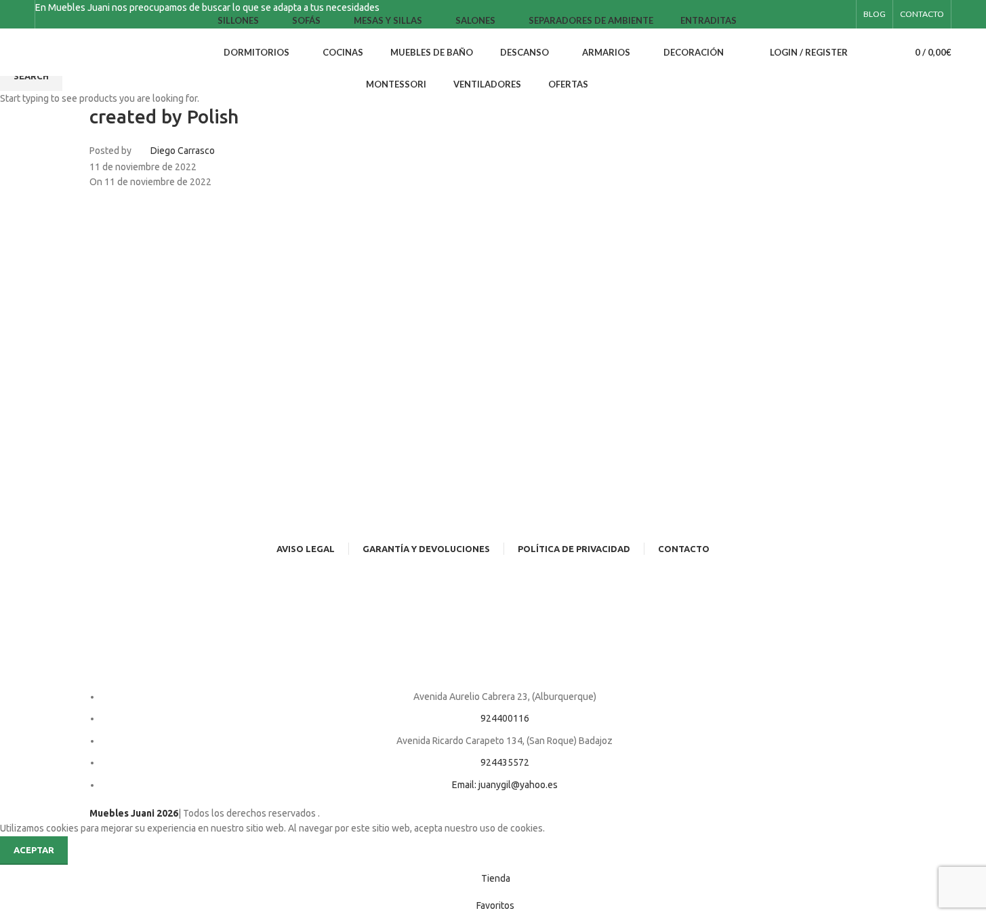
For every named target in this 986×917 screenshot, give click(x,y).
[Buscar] (867, 52)
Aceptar (34, 850)
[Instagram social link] (848, 14)
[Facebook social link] (831, 14)
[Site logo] (109, 51)
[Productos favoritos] (885, 52)
